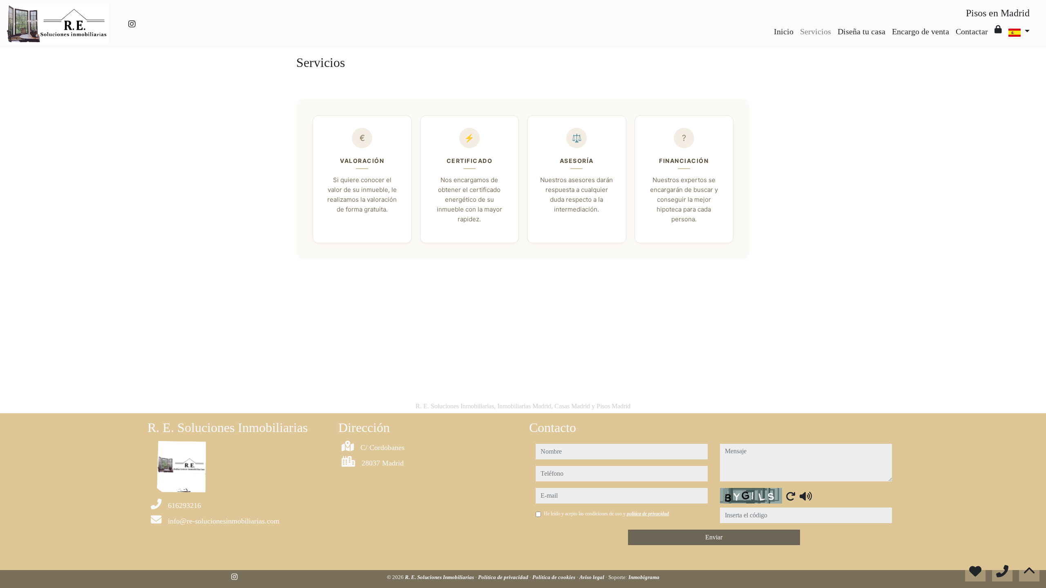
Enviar (713, 537)
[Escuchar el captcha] (805, 496)
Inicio (783, 31)
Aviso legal (592, 577)
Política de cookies (554, 577)
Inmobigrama (643, 577)
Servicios (815, 31)
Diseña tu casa (861, 31)
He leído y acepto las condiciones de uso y (606, 514)
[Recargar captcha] (790, 496)
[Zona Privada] (998, 29)
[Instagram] (132, 24)
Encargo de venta (920, 31)
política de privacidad (648, 514)
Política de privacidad (504, 577)
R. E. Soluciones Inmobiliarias (440, 577)
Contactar (972, 31)
